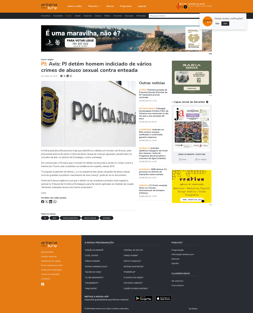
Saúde (78, 15)
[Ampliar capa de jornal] (192, 129)
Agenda (142, 6)
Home (43, 59)
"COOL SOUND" (92, 255)
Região (69, 15)
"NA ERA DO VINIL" (93, 272)
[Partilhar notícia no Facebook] (61, 76)
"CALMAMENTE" (92, 283)
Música (110, 6)
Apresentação (47, 252)
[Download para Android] (143, 298)
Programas (126, 6)
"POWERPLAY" (129, 272)
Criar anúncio (178, 285)
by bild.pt (193, 308)
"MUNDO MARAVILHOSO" (96, 266)
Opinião (175, 263)
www (183, 159)
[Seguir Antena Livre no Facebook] (42, 284)
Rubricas (175, 259)
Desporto (88, 15)
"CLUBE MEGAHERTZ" (94, 277)
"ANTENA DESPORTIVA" (133, 266)
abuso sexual (90, 218)
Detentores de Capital (51, 261)
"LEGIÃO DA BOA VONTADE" (135, 288)
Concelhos (45, 15)
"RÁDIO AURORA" (92, 261)
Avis (54, 218)
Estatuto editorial (49, 256)
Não (217, 23)
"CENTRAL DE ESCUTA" (133, 250)
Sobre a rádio (74, 6)
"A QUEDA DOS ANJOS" (133, 277)
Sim (225, 23)
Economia (117, 15)
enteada (106, 218)
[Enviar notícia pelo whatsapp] (70, 76)
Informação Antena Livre (183, 254)
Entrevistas (141, 15)
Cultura (98, 15)
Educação (129, 15)
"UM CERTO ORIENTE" (133, 283)
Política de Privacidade (51, 270)
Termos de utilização (50, 274)
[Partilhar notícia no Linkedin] (68, 76)
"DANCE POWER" (130, 255)
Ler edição (201, 159)
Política (107, 15)
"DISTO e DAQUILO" (132, 261)
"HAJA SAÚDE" (91, 288)
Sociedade (58, 15)
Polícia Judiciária (70, 218)
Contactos (45, 278)
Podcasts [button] (93, 6)
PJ (45, 218)
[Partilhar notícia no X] (65, 76)
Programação (178, 250)
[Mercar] (191, 76)
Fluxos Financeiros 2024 (51, 265)
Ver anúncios (177, 281)
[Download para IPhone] (163, 298)
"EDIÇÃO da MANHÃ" (94, 250)
